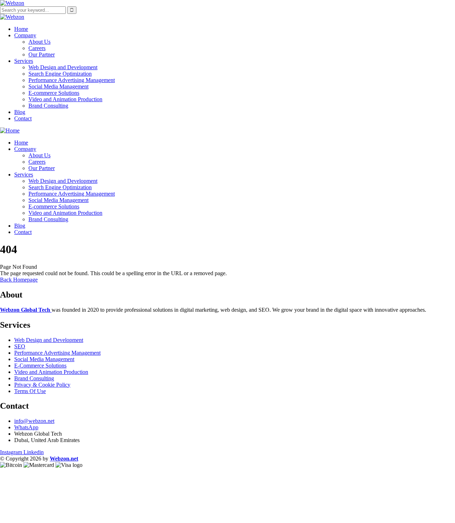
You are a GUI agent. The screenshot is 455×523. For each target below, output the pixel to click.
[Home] (10, 130)
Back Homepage (19, 280)
